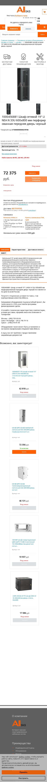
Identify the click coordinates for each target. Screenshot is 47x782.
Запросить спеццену (36, 179)
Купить (24, 452)
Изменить (14, 29)
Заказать (32, 173)
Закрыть (28, 29)
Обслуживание (21, 751)
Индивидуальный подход (25, 748)
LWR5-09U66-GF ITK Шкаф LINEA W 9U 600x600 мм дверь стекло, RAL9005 (24, 598)
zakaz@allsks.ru (23, 204)
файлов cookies (8, 767)
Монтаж (18, 754)
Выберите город (21, 16)
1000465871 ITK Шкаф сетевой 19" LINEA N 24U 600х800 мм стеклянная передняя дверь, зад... (24, 375)
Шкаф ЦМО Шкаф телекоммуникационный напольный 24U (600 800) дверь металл (23, 487)
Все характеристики (9, 154)
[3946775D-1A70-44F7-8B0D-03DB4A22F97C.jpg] (8, 109)
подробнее (31, 210)
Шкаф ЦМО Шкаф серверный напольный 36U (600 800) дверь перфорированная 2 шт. (23, 430)
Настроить (23, 778)
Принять (23, 772)
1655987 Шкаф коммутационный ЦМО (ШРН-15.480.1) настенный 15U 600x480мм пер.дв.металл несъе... (23, 543)
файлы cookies (24, 757)
